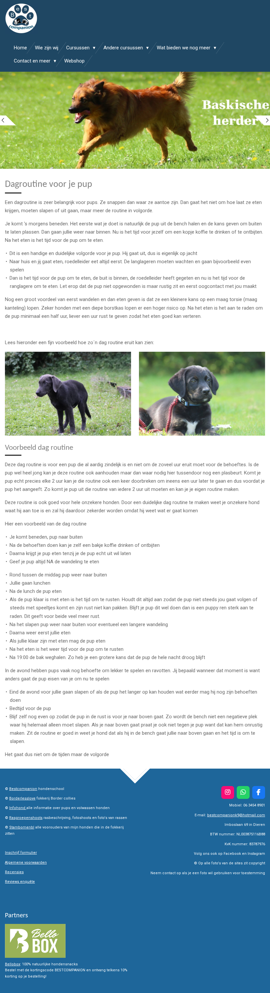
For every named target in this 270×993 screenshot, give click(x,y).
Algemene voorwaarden (26, 862)
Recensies (14, 872)
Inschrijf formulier (21, 853)
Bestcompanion (23, 789)
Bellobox (12, 964)
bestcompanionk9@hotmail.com (236, 815)
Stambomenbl (21, 827)
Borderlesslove (22, 798)
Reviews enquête (20, 881)
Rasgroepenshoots (25, 818)
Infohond (17, 808)
